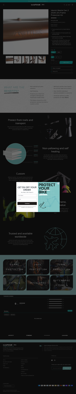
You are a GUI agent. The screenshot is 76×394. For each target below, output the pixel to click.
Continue (27, 203)
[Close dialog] (58, 183)
